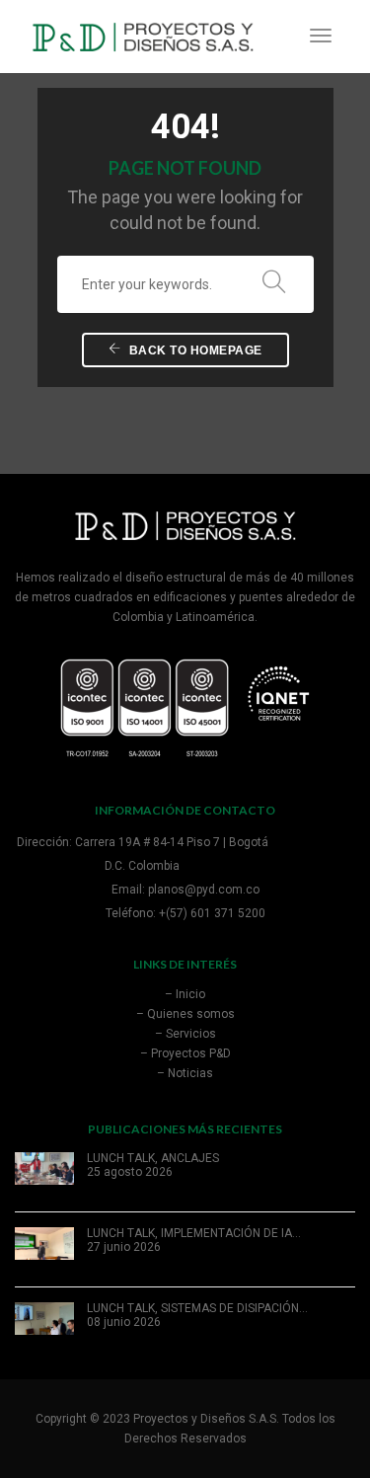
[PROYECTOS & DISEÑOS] (142, 35)
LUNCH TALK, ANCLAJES (153, 1158)
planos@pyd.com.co (203, 889)
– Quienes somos (185, 1014)
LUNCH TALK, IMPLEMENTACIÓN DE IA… (194, 1233)
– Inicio (185, 994)
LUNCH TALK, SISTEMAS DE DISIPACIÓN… (197, 1308)
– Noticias (185, 1073)
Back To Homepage (193, 350)
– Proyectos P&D (185, 1053)
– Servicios (185, 1034)
